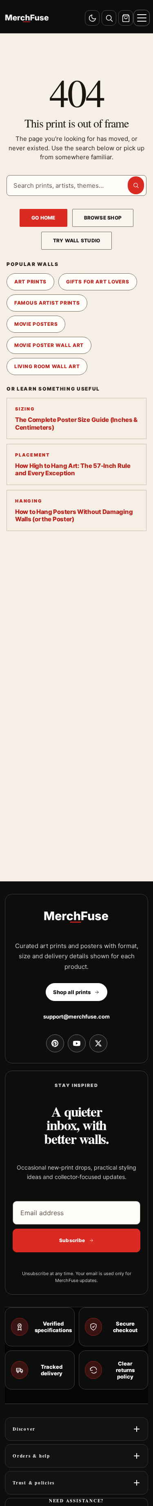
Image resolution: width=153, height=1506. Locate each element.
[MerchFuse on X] (98, 1043)
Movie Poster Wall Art (49, 345)
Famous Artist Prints (47, 303)
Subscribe (72, 1240)
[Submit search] (136, 185)
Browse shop (103, 218)
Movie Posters (36, 324)
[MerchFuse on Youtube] (77, 1043)
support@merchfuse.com (76, 1016)
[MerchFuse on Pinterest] (55, 1043)
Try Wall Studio (76, 240)
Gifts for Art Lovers (97, 282)
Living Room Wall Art (47, 366)
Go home (43, 218)
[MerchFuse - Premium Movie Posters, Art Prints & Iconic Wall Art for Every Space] (27, 18)
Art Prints (30, 282)
